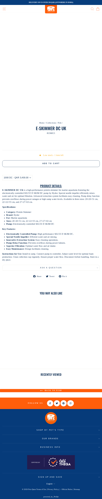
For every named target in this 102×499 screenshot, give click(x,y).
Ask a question (51, 268)
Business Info (50, 447)
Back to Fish (53, 390)
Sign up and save (50, 477)
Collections (51, 123)
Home (42, 123)
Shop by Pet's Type (50, 430)
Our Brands (50, 439)
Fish (60, 123)
